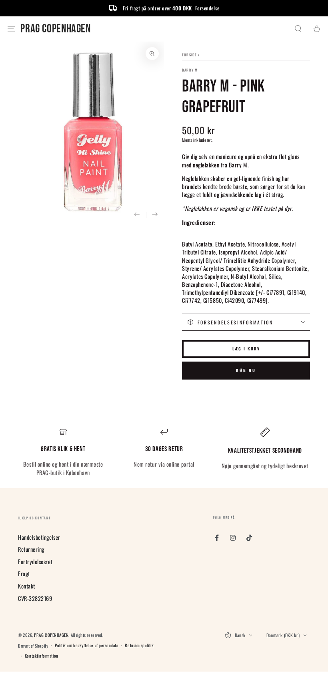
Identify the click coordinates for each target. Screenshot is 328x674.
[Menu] (11, 29)
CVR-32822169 (35, 598)
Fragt (24, 573)
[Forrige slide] (137, 215)
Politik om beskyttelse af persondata (86, 645)
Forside (189, 55)
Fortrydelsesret (35, 561)
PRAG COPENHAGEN (51, 635)
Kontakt (26, 586)
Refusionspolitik (139, 645)
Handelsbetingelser (39, 537)
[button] (298, 29)
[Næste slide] (155, 215)
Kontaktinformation (41, 656)
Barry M (190, 70)
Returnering (31, 549)
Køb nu (246, 370)
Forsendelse (207, 8)
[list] (164, 452)
